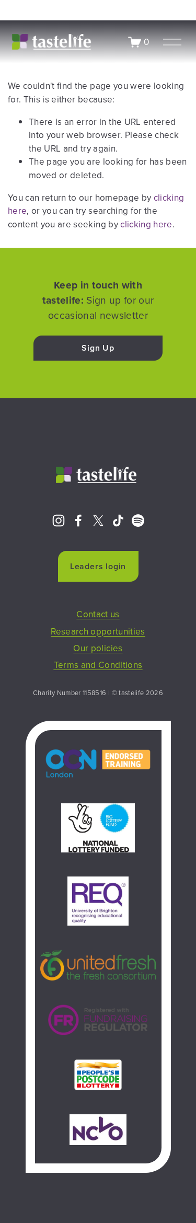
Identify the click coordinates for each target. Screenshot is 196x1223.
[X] (98, 520)
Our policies (97, 648)
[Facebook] (78, 520)
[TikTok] (118, 520)
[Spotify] (138, 520)
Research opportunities (98, 631)
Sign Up (98, 348)
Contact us (97, 614)
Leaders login (98, 566)
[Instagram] (58, 520)
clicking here (146, 224)
